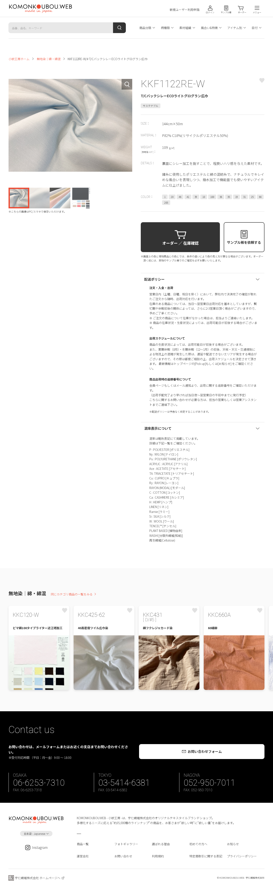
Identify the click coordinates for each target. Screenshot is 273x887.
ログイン (210, 12)
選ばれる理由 (161, 844)
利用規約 (158, 856)
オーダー (242, 12)
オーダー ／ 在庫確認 (180, 243)
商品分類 (145, 27)
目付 (255, 27)
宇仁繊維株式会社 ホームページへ (37, 878)
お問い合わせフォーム (205, 751)
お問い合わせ (123, 856)
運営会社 (83, 856)
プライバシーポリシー (242, 856)
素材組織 (185, 27)
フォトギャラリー (126, 844)
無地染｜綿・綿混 (49, 59)
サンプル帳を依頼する (244, 242)
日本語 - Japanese (34, 833)
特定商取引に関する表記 (205, 856)
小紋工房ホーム (19, 59)
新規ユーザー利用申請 (184, 10)
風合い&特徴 (209, 27)
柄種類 (165, 27)
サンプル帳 (226, 12)
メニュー (257, 12)
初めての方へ (198, 844)
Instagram (40, 847)
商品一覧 (83, 844)
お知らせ (233, 844)
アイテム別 (234, 27)
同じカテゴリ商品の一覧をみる (72, 594)
